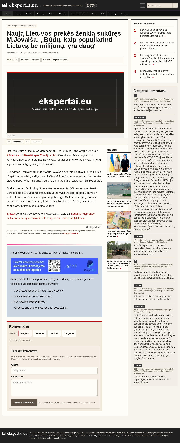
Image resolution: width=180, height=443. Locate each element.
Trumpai (18, 14)
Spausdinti (36, 141)
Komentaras (17, 377)
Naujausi (25, 333)
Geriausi (54, 333)
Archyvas (125, 14)
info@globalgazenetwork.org (98, 435)
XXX (102, 14)
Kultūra (52, 14)
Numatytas (18, 141)
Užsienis (62, 14)
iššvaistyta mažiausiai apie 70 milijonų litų (32, 155)
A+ (27, 141)
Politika (29, 14)
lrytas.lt (11, 213)
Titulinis (8, 14)
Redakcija (113, 14)
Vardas (14, 365)
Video (94, 14)
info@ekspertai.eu (71, 233)
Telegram (35, 60)
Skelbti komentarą (24, 402)
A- (9, 141)
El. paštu (46, 60)
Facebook (25, 60)
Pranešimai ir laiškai (79, 14)
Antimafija (41, 14)
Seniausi (39, 333)
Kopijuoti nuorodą (60, 60)
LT (143, 5)
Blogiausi (69, 333)
